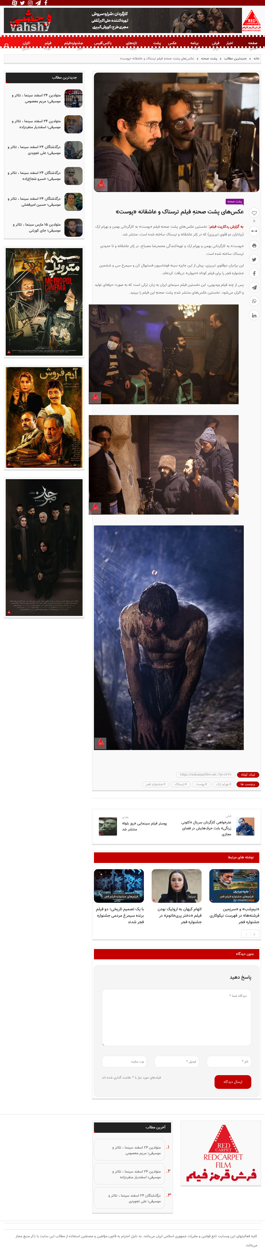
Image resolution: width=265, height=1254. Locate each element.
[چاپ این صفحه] (254, 245)
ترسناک (179, 784)
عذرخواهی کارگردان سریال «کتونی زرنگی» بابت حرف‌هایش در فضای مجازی (206, 828)
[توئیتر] (254, 259)
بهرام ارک (222, 784)
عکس (172, 43)
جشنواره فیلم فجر (73, 46)
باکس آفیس (103, 43)
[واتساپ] (254, 301)
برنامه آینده (194, 46)
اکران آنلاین (26, 46)
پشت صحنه (156, 46)
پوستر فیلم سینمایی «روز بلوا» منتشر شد (144, 826)
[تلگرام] (254, 287)
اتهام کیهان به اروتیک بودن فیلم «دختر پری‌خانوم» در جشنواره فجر (180, 916)
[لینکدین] (254, 315)
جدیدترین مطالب (235, 58)
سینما (192, 896)
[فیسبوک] (254, 273)
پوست (200, 784)
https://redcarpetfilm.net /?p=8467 (206, 774)
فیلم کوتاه (47, 46)
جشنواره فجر (154, 784)
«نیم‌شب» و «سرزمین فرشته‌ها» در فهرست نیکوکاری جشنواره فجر (234, 916)
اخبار (229, 43)
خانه (256, 58)
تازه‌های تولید (131, 46)
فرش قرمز (215, 46)
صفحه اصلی (252, 46)
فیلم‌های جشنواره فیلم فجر (236, 896)
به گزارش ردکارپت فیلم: (226, 227)
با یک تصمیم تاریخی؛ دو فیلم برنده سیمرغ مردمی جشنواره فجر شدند (120, 916)
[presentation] (246, 933)
